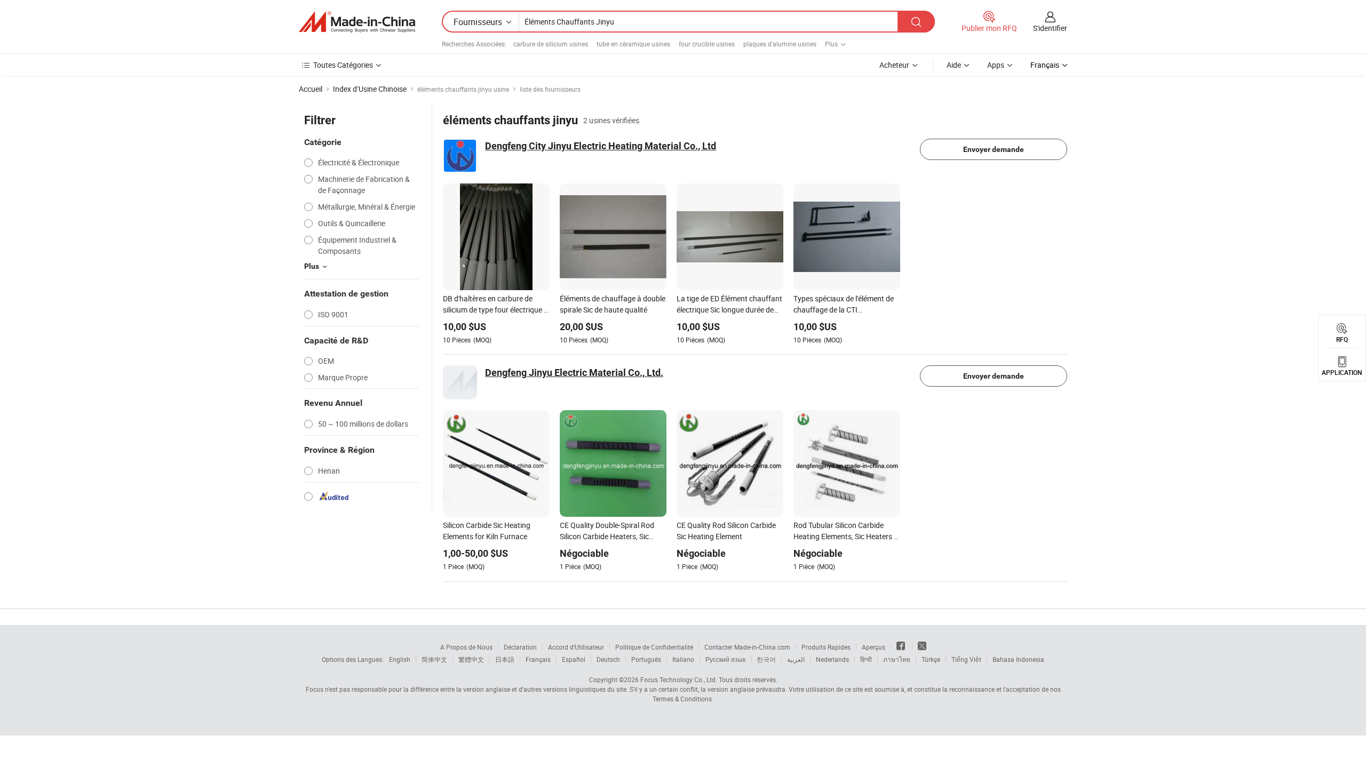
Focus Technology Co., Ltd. (678, 679)
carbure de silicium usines (550, 43)
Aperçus (873, 647)
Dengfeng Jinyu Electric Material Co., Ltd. (574, 372)
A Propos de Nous (466, 647)
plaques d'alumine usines (779, 43)
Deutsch (608, 659)
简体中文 (434, 659)
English (399, 659)
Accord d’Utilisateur (576, 647)
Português (646, 659)
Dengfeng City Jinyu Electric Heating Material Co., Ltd (600, 145)
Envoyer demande (993, 149)
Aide (954, 65)
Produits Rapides (826, 647)
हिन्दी (866, 659)
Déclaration (520, 647)
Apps (995, 65)
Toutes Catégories (343, 65)
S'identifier (1050, 28)
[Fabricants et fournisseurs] (357, 22)
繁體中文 (471, 659)
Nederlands (832, 659)
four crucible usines (707, 43)
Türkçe (931, 659)
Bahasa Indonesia (1018, 659)
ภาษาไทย (896, 659)
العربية (796, 659)
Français (538, 659)
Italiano (683, 659)
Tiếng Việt (966, 659)
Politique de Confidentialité (654, 647)
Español (573, 659)
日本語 (504, 659)
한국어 (766, 659)
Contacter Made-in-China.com (747, 647)
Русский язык (725, 659)
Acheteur (894, 65)
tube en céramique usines (633, 43)
